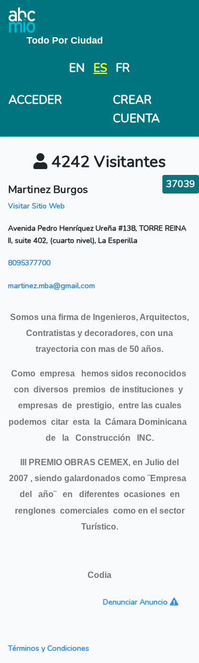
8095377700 (29, 263)
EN (77, 68)
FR (123, 68)
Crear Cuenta (136, 109)
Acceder (35, 100)
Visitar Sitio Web (36, 206)
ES (100, 68)
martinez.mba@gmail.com (51, 285)
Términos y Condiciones (48, 648)
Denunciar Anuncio (136, 602)
